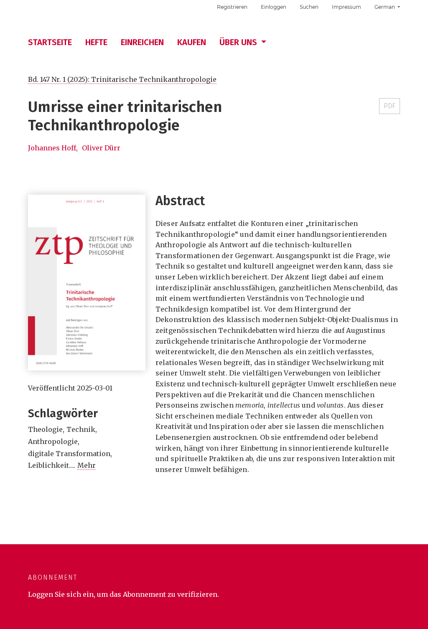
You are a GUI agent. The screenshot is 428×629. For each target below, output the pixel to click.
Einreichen (142, 42)
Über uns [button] (239, 42)
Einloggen (273, 7)
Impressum (346, 7)
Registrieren (232, 7)
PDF (389, 106)
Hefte (96, 42)
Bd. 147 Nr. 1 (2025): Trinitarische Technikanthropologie (122, 79)
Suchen (309, 7)
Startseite (50, 42)
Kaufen (191, 42)
